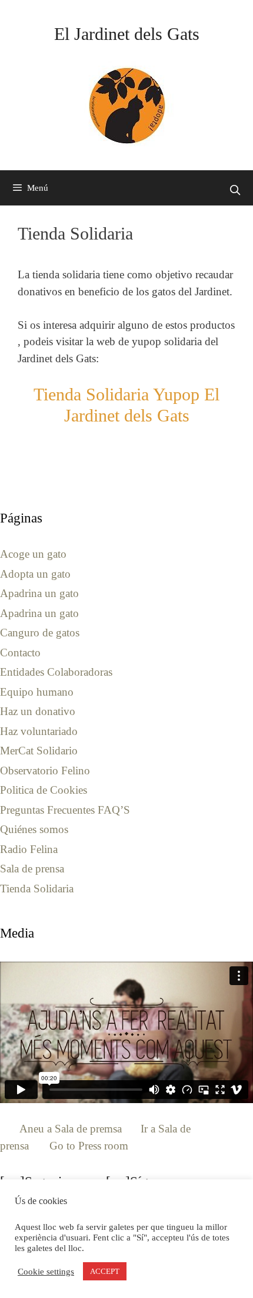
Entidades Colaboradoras (56, 672)
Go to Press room (88, 1145)
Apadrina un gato (39, 593)
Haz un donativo (37, 711)
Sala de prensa (32, 868)
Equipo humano (37, 692)
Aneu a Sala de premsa (70, 1128)
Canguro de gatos (39, 632)
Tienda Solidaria (37, 888)
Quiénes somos (34, 829)
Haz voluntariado (39, 731)
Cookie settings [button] (46, 1271)
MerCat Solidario (39, 750)
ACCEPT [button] (104, 1271)
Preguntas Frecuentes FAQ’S (65, 810)
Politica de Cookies (43, 790)
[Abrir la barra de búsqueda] (235, 190)
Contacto (20, 652)
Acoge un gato (33, 554)
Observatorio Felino (45, 770)
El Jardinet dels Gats (126, 33)
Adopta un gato (35, 574)
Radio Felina (29, 849)
